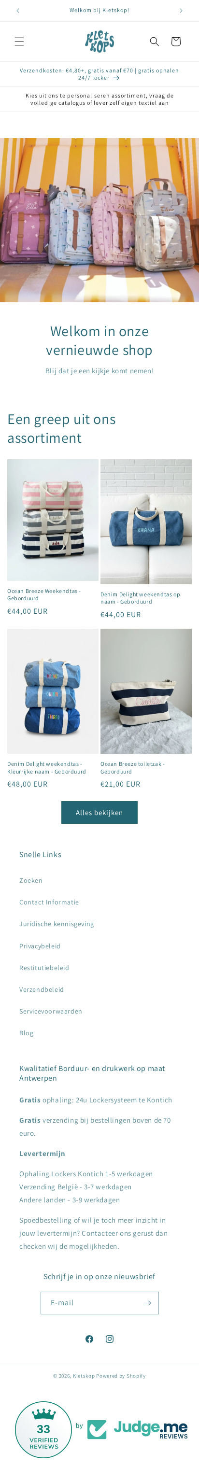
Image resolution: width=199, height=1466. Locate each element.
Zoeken (31, 880)
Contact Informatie (49, 902)
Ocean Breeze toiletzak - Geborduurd (132, 767)
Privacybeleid (40, 946)
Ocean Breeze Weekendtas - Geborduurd (44, 594)
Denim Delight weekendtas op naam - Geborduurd (140, 598)
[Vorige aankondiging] (17, 10)
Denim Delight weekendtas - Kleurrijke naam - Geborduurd (46, 767)
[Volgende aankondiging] (181, 10)
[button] (19, 41)
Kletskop (84, 1375)
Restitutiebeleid (44, 967)
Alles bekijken (99, 812)
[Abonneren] (147, 1303)
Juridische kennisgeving (56, 923)
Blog (26, 1033)
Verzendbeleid (41, 989)
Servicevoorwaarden (51, 1011)
